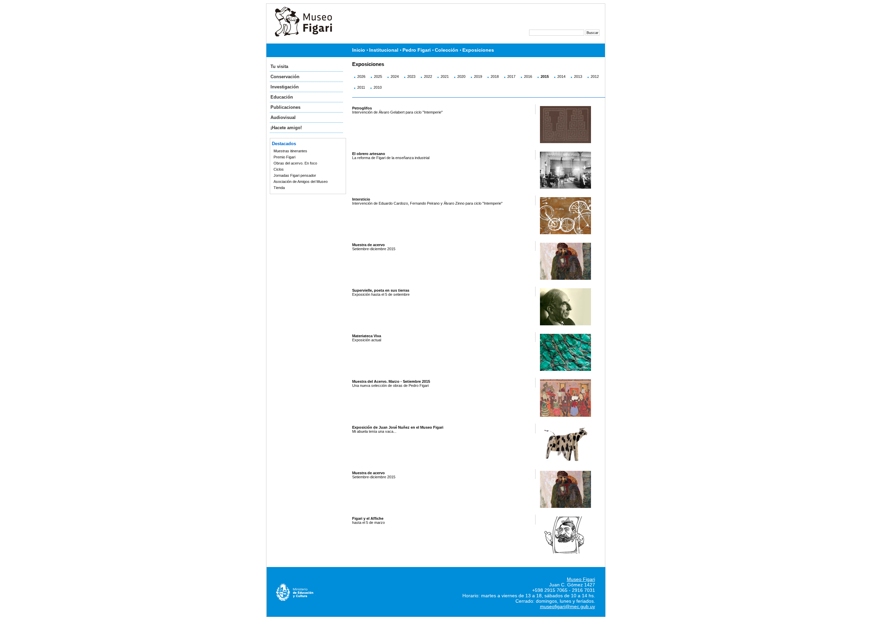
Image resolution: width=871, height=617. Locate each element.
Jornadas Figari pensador (295, 175)
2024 (395, 76)
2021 (445, 76)
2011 (361, 87)
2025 (378, 76)
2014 (561, 76)
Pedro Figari (416, 50)
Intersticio (361, 199)
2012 (595, 76)
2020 (461, 76)
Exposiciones (478, 50)
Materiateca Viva (366, 336)
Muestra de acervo (368, 245)
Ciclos (279, 169)
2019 (478, 76)
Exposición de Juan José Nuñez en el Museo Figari (397, 427)
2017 (511, 76)
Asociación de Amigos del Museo (301, 181)
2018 (495, 76)
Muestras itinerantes (290, 151)
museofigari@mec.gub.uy (567, 606)
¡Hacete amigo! (286, 127)
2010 (378, 87)
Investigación (284, 86)
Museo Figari (581, 579)
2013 (578, 76)
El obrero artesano (368, 154)
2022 (428, 76)
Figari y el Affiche (367, 518)
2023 (411, 76)
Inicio (358, 50)
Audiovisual (283, 117)
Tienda (279, 188)
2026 (361, 76)
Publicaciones (285, 107)
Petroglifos (362, 108)
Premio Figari (284, 157)
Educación (281, 97)
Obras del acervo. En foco (295, 163)
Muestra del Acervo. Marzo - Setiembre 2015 (391, 381)
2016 (528, 76)
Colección (446, 50)
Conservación (284, 76)
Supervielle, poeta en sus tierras (380, 290)
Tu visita (279, 66)
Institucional (383, 50)
